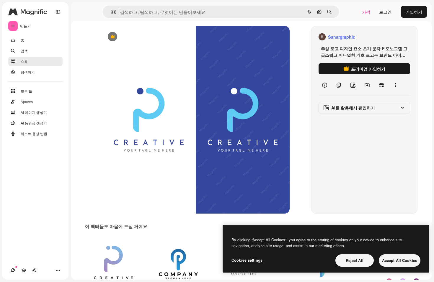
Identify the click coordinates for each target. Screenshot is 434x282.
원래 (135, 37)
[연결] (13, 270)
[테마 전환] (34, 270)
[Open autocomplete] (111, 12)
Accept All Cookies (399, 260)
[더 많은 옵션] (395, 85)
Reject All (354, 260)
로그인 (385, 12)
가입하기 (414, 12)
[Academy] (23, 270)
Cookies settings (246, 260)
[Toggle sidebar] (58, 12)
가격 (366, 12)
